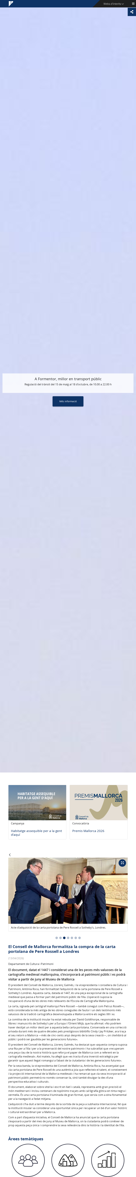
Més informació (68, 401)
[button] (56, 938)
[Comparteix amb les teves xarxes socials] (132, 12)
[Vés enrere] (9, 855)
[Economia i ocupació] (108, 1160)
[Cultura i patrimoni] (68, 1160)
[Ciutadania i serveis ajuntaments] (28, 1160)
